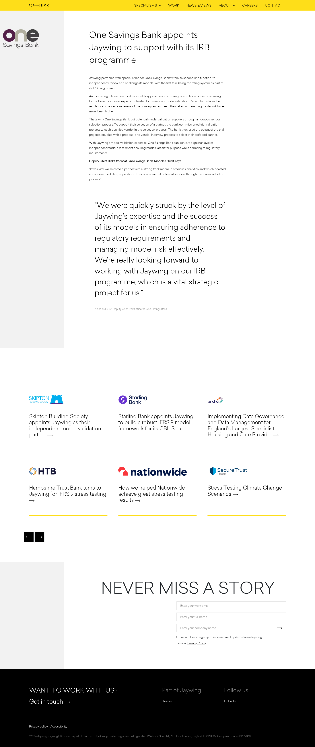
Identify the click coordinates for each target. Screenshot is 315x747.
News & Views (198, 5)
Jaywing (168, 701)
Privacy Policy (196, 643)
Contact (273, 5)
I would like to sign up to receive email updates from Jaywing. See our (219, 640)
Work (173, 5)
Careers (250, 5)
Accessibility (58, 726)
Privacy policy (38, 726)
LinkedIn (230, 701)
